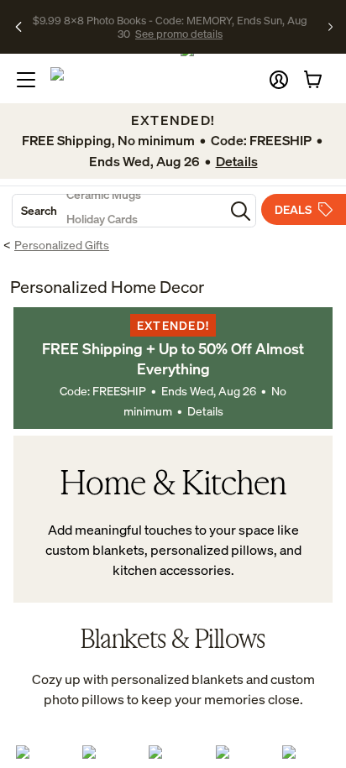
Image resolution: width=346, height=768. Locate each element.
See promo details (179, 33)
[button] (279, 80)
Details (205, 411)
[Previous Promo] (19, 27)
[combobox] (118, 211)
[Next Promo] (330, 27)
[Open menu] (26, 79)
